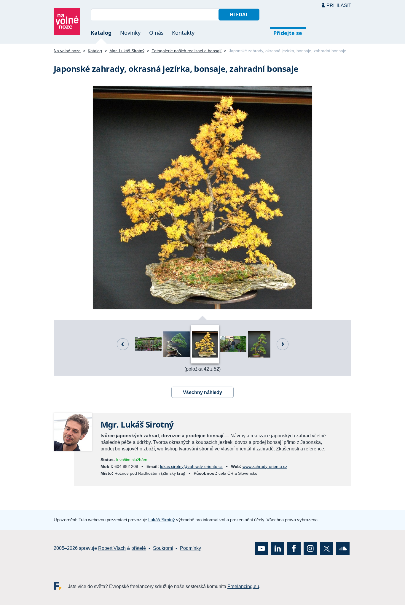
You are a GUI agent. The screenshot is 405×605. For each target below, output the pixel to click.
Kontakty (183, 32)
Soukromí (163, 548)
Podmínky (190, 548)
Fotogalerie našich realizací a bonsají (186, 50)
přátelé (138, 548)
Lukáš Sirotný (161, 519)
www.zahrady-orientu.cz (265, 466)
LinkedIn (277, 548)
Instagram (310, 548)
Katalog (101, 32)
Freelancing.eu (61, 586)
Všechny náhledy (202, 392)
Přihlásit (338, 5)
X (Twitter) (326, 548)
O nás (156, 32)
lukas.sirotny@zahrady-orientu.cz (191, 466)
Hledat (239, 14)
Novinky (130, 32)
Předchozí (123, 344)
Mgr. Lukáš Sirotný (126, 50)
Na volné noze (67, 50)
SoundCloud (343, 548)
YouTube (261, 548)
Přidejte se (287, 32)
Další (282, 344)
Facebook (294, 548)
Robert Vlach (112, 548)
